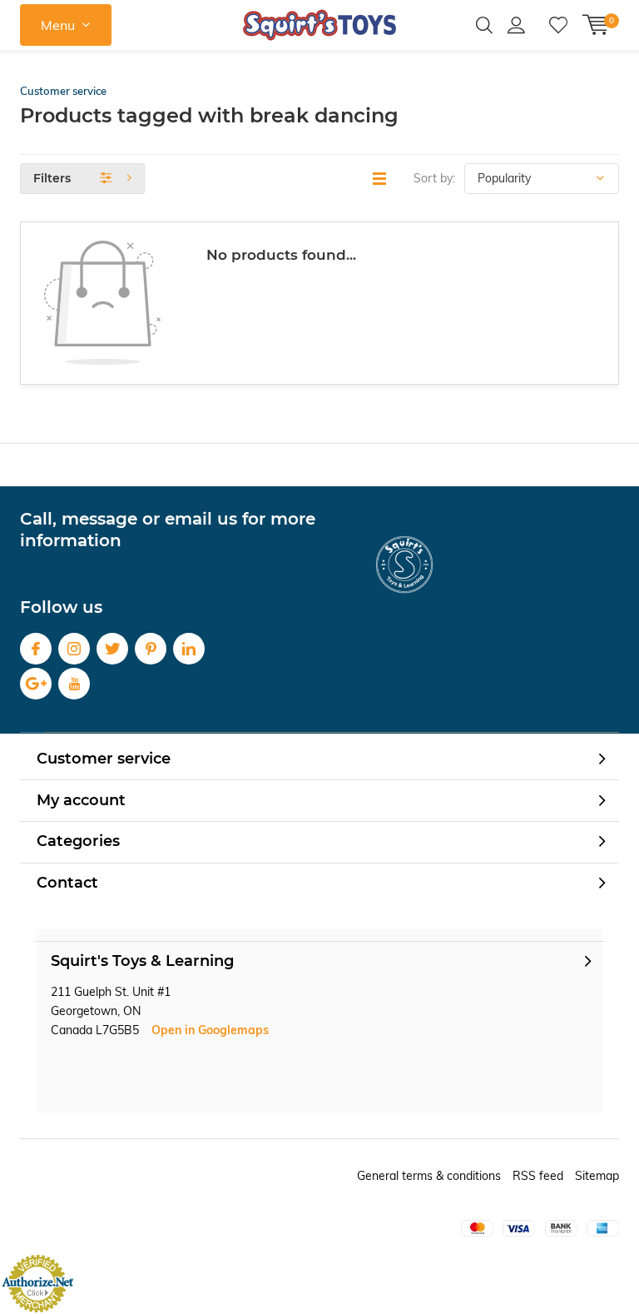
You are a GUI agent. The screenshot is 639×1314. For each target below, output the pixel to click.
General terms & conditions (429, 1175)
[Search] (484, 25)
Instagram (74, 648)
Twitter (112, 648)
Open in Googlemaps (210, 1030)
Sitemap (597, 1175)
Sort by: (434, 178)
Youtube (74, 683)
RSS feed (538, 1175)
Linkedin (189, 648)
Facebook (36, 648)
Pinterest (150, 648)
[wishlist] (558, 25)
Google (36, 683)
